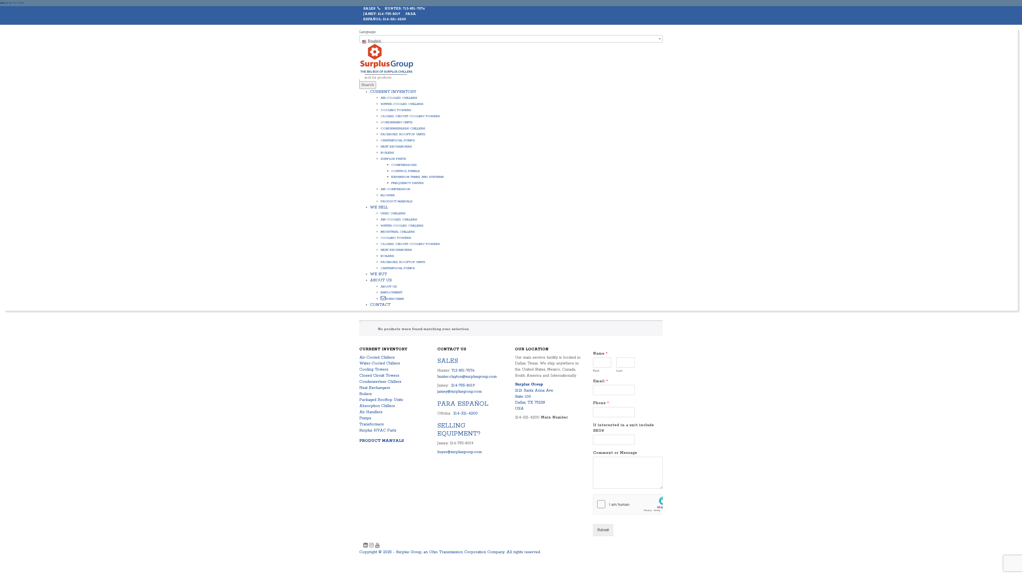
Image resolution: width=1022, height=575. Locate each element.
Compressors (404, 165)
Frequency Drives (407, 183)
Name (600, 353)
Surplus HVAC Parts (377, 430)
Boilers (387, 153)
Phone (601, 403)
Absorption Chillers (377, 406)
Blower (388, 195)
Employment (391, 292)
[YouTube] (377, 546)
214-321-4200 (465, 413)
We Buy (378, 274)
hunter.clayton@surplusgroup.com (467, 376)
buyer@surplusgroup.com (459, 452)
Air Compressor (395, 189)
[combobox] (511, 39)
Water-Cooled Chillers (402, 104)
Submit (603, 530)
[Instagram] (372, 546)
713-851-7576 (463, 370)
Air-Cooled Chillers (399, 98)
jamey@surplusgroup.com (459, 391)
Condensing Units (397, 122)
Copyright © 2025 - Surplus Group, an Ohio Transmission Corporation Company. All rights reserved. (450, 552)
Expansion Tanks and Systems (417, 177)
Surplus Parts (393, 159)
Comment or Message (615, 452)
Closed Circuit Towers (379, 375)
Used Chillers (393, 213)
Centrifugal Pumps (398, 140)
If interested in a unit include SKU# (623, 428)
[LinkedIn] (366, 546)
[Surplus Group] (386, 58)
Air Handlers (370, 412)
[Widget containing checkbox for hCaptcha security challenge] (628, 504)
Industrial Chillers (398, 232)
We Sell (379, 207)
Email (600, 381)
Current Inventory (393, 91)
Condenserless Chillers (403, 128)
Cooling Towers (396, 110)
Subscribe (395, 299)
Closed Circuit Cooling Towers (410, 116)
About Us (381, 280)
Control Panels (405, 171)
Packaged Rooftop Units (403, 134)
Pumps (365, 418)
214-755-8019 (463, 385)
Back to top (13, 3)
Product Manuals (397, 201)
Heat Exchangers (396, 147)
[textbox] (511, 41)
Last (619, 371)
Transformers (371, 424)
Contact (380, 304)
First (596, 371)
